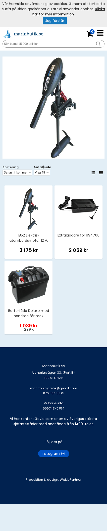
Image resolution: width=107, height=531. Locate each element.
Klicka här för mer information (68, 11)
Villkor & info (53, 403)
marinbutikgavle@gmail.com (53, 391)
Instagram (51, 453)
